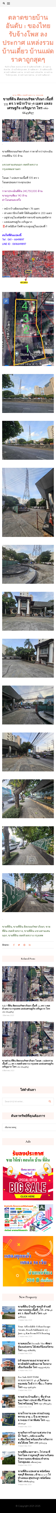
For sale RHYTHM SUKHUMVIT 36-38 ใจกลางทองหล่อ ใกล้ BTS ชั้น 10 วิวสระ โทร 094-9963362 (35, 1382)
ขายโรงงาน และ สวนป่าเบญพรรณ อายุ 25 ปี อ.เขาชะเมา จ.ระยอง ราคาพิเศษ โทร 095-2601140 (34, 1418)
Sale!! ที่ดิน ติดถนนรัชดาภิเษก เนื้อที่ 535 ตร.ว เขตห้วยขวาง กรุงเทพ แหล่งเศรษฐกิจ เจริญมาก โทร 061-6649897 (26, 1008)
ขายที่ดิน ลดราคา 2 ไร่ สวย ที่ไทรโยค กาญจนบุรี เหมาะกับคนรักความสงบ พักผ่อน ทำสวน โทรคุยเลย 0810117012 (36, 1457)
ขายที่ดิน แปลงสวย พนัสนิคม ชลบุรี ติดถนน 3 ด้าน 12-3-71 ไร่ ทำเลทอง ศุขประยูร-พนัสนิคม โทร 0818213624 (34, 1476)
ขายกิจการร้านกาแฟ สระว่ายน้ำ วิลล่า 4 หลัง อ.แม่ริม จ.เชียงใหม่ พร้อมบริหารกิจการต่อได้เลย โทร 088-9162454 (35, 1437)
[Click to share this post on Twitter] (19, 945)
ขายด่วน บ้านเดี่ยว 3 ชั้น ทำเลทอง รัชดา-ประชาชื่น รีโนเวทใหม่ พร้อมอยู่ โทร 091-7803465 (34, 1400)
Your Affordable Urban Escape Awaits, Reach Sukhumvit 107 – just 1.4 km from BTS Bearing (34, 1330)
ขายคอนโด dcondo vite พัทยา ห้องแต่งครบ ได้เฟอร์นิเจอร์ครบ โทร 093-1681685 (35, 1347)
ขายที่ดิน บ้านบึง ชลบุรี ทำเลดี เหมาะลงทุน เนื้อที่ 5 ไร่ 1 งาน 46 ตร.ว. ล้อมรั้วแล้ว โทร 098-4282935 (35, 1311)
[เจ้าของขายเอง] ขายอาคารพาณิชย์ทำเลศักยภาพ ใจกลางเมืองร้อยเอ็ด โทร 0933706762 (34, 1364)
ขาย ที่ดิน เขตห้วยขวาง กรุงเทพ (28, 95)
